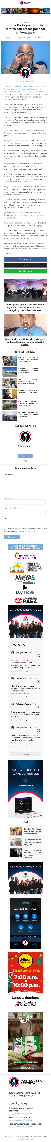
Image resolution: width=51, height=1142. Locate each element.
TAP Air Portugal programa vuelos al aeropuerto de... (28, 403)
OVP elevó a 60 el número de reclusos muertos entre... (28, 359)
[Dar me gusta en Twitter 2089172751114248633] (21, 720)
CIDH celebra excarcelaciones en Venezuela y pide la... (28, 381)
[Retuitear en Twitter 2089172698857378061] (16, 746)
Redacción (42, 37)
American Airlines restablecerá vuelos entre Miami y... (28, 370)
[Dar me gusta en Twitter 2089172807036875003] (21, 696)
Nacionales (25, 22)
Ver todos (25, 456)
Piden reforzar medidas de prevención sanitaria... (32, 854)
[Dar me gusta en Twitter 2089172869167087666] (21, 671)
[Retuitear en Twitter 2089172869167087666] (16, 671)
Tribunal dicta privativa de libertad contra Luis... (28, 391)
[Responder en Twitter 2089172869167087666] (12, 671)
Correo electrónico (11, 508)
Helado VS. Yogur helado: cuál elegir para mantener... (32, 831)
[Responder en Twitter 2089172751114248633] (12, 720)
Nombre (8, 498)
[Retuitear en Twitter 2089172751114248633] (16, 720)
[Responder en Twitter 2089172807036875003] (12, 696)
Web (5, 518)
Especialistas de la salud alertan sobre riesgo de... (32, 842)
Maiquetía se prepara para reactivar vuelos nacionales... (28, 414)
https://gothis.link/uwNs (20, 693)
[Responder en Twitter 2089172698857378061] (12, 746)
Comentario (8, 475)
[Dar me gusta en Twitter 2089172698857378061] (21, 746)
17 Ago (35, 652)
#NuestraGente (17, 660)
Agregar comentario (25, 37)
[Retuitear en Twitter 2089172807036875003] (16, 696)
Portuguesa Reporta (23, 652)
